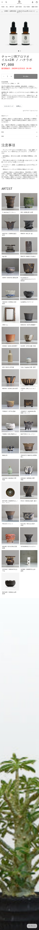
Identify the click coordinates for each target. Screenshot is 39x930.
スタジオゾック (8, 106)
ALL (7, 6)
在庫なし (19, 106)
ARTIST (12, 6)
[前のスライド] (2, 12)
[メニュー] (2, 2)
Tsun (36, 110)
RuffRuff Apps (28, 110)
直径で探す (19, 6)
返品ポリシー (5, 115)
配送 (3, 132)
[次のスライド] (37, 12)
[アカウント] (32, 2)
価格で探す (35, 6)
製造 (3, 136)
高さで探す (27, 6)
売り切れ (25, 76)
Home (2, 6)
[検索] (6, 2)
